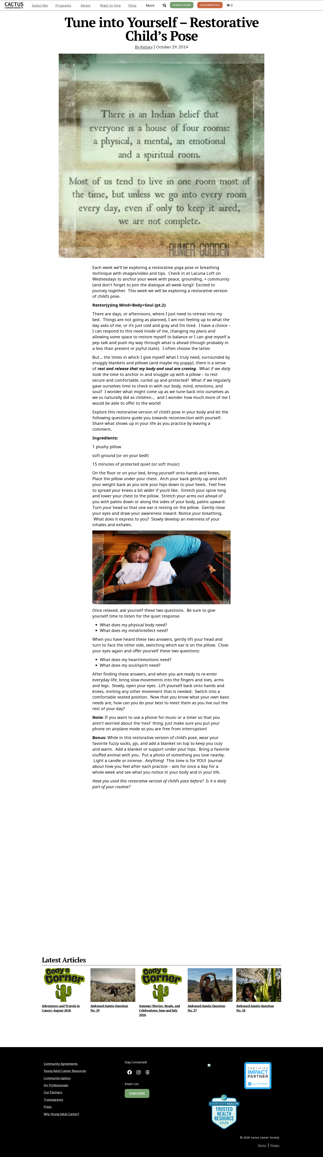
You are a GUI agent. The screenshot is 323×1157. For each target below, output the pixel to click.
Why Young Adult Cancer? (61, 1114)
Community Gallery (57, 1078)
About (86, 5)
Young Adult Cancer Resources (65, 1071)
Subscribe (40, 5)
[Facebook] (130, 1072)
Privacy (274, 1145)
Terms (262, 1145)
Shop (132, 5)
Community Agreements (61, 1064)
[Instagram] (139, 1072)
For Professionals (56, 1085)
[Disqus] (161, 863)
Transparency (53, 1100)
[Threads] (147, 1072)
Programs (63, 5)
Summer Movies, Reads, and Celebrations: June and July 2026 (159, 1010)
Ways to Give (110, 5)
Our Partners (53, 1092)
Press (48, 1107)
